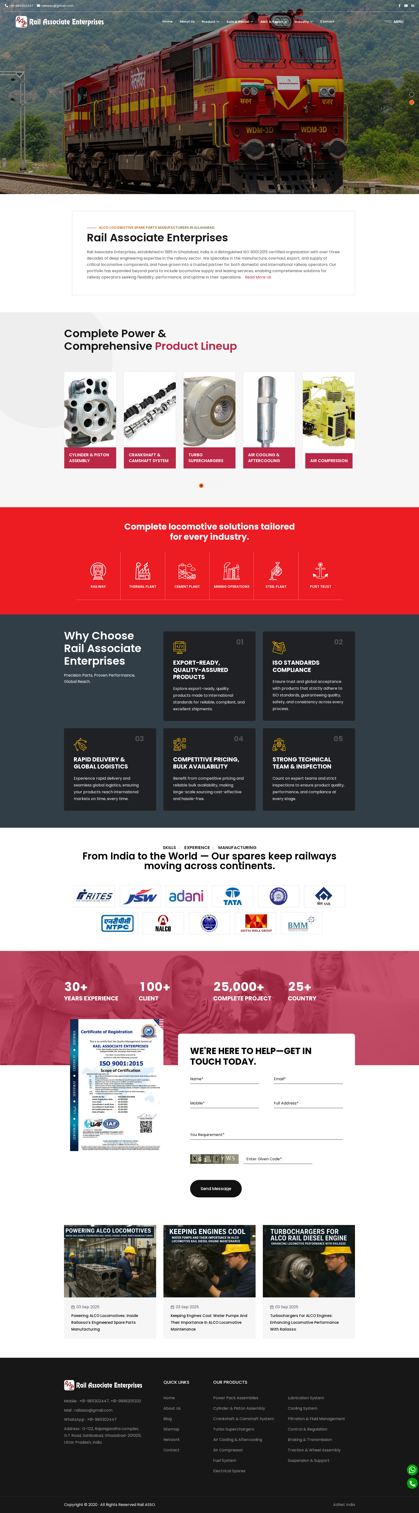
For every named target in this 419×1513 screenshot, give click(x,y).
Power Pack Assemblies (235, 1398)
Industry (302, 21)
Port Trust (320, 586)
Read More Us (258, 277)
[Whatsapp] (412, 1469)
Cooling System (302, 1408)
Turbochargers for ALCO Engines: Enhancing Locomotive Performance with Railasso (304, 1322)
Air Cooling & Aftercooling (204, 458)
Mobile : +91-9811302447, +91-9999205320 (102, 1401)
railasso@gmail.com (56, 5)
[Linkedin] (412, 5)
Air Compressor (228, 1450)
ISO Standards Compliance (296, 666)
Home (167, 21)
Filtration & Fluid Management (316, 1419)
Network (171, 1439)
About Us (187, 21)
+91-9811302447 (20, 5)
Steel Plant (276, 586)
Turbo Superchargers (146, 458)
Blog (167, 1419)
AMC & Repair (271, 21)
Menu (398, 22)
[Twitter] (406, 5)
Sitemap (171, 1429)
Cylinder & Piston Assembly (239, 1408)
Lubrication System (306, 1398)
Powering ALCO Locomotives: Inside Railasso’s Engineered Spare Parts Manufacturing (104, 1322)
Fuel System (329, 461)
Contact (327, 21)
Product (208, 21)
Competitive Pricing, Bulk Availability (206, 762)
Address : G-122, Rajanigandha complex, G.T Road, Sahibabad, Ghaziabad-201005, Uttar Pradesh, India (102, 1435)
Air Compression (269, 461)
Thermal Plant (142, 586)
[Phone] (412, 1483)
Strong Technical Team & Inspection (302, 762)
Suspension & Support (309, 1460)
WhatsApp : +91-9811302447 (90, 1419)
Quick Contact (88, 132)
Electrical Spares (229, 1471)
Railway (98, 586)
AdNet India (344, 1504)
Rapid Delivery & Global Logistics (101, 762)
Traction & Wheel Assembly (314, 1450)
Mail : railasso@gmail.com (88, 1410)
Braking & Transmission (310, 1439)
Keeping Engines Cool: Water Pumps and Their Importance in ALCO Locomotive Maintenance (209, 1322)
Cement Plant (187, 586)
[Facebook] (400, 5)
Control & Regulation (307, 1429)
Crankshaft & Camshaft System (89, 458)
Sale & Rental (237, 21)
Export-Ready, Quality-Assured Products (200, 670)
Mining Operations (232, 586)
